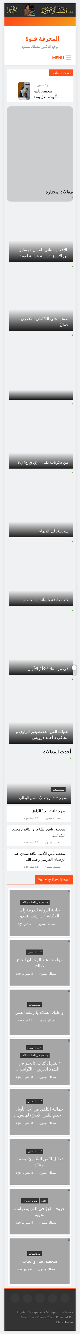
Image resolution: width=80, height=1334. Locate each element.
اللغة (43, 1201)
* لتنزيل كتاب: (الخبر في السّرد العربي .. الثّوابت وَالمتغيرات (39, 1069)
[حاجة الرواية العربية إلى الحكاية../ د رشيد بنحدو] (40, 933)
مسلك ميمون (52, 818)
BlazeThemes (64, 1322)
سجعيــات (58, 789)
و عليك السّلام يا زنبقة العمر (40, 1012)
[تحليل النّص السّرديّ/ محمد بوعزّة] (40, 1182)
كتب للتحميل (34, 952)
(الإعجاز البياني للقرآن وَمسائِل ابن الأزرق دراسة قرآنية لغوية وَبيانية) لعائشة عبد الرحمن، (43, 256)
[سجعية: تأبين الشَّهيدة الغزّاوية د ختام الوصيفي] (24, 91)
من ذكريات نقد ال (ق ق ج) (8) (43, 462)
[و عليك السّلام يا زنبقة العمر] (40, 1032)
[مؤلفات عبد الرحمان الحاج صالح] (40, 983)
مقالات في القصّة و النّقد (34, 902)
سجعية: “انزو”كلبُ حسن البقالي (43, 798)
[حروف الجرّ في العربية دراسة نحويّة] (40, 1232)
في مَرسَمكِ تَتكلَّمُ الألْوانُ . (46, 669)
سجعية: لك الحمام (53, 531)
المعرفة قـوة (42, 38)
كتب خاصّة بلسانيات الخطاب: (44, 600)
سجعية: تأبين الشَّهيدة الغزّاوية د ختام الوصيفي (47, 96)
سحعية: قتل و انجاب (39, 1261)
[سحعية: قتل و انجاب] (40, 1281)
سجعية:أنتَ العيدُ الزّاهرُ (49, 811)
